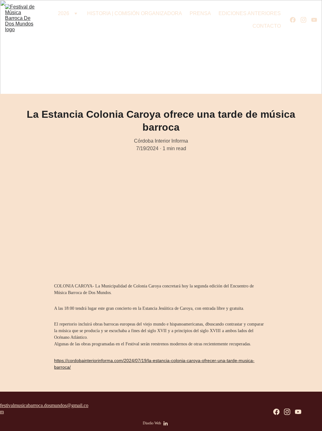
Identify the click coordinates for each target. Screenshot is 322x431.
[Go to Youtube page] (314, 20)
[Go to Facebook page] (295, 20)
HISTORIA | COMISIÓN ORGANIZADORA (134, 13)
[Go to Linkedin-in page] (165, 423)
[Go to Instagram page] (306, 20)
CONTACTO (267, 26)
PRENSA (200, 13)
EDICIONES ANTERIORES (250, 13)
